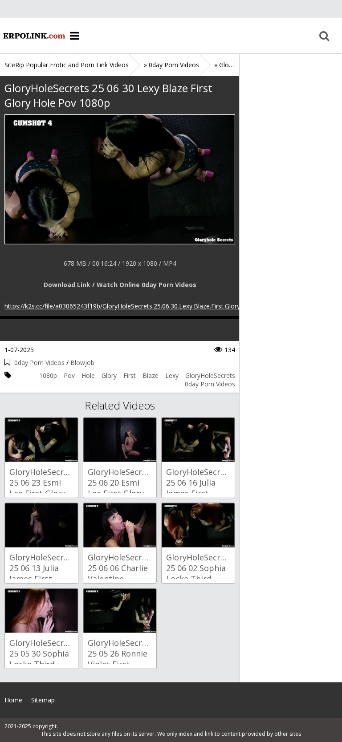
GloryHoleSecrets (210, 375)
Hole (88, 375)
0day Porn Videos (39, 362)
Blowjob (82, 362)
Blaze (150, 375)
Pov (69, 375)
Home (33, 35)
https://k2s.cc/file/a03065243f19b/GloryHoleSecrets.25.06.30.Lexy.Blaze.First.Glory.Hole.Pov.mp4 (142, 306)
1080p (48, 375)
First (129, 375)
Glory (109, 375)
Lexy (172, 375)
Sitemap (43, 700)
